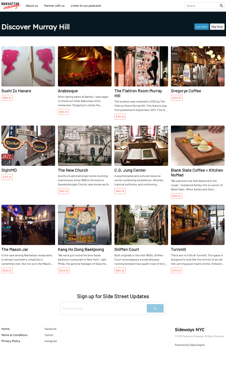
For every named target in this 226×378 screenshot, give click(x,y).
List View (201, 26)
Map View (217, 26)
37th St (120, 116)
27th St (7, 177)
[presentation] (203, 6)
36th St (63, 111)
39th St (7, 97)
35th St (63, 191)
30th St (176, 196)
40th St (176, 97)
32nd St (64, 270)
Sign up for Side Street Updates (113, 296)
